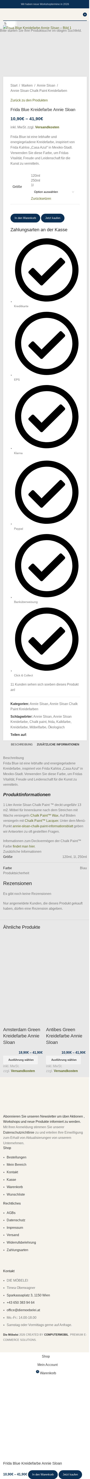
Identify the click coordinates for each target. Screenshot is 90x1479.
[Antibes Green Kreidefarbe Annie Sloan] (66, 954)
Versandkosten (23, 1071)
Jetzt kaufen (70, 1474)
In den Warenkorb (25, 218)
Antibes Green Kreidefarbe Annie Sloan (64, 1036)
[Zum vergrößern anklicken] (11, 23)
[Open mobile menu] (5, 14)
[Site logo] (45, 20)
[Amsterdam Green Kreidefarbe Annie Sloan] (23, 954)
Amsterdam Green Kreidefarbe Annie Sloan (21, 1036)
